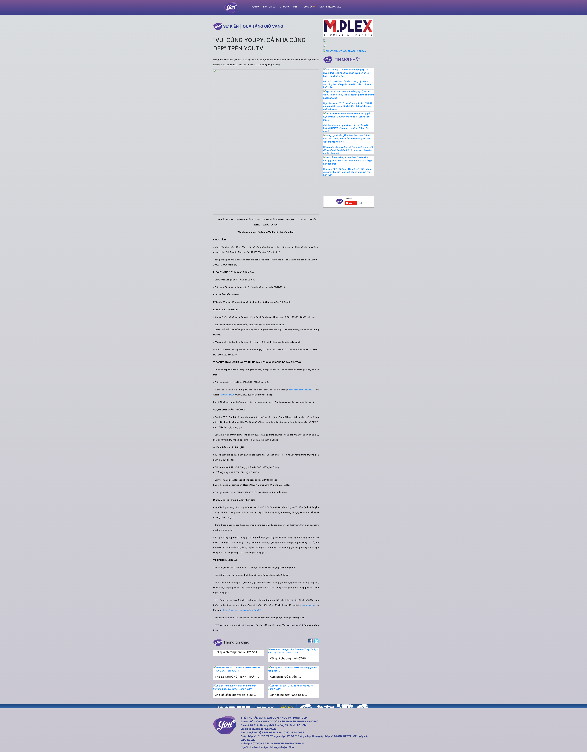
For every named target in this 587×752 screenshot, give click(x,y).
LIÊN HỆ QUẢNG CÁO (330, 6)
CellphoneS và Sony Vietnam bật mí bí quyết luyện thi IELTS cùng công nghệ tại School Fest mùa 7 (346, 128)
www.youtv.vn (227, 394)
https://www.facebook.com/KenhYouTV (241, 610)
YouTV (255, 6)
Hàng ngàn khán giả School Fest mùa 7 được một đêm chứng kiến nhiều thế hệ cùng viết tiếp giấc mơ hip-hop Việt (348, 150)
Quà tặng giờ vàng (263, 26)
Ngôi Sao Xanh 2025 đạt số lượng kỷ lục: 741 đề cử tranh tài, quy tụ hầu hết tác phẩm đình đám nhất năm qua (347, 106)
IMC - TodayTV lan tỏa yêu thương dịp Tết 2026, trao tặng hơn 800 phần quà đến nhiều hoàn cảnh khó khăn (348, 84)
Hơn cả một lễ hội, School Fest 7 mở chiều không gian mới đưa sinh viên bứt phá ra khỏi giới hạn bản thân (347, 172)
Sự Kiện (308, 6)
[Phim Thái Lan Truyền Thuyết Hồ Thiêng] (344, 51)
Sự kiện (231, 26)
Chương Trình (288, 6)
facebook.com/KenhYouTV (302, 389)
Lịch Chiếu (269, 6)
